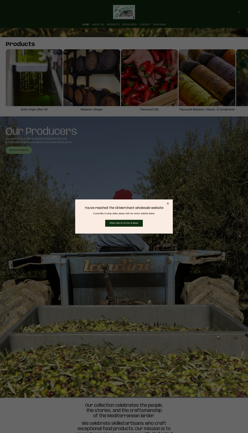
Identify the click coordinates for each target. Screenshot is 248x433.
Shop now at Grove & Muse (124, 223)
